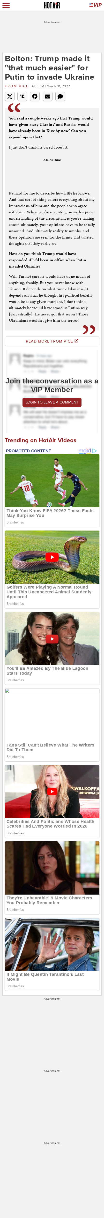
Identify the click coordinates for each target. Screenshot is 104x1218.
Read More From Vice (50, 341)
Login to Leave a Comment (52, 402)
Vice (17, 86)
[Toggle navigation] (6, 5)
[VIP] (95, 5)
